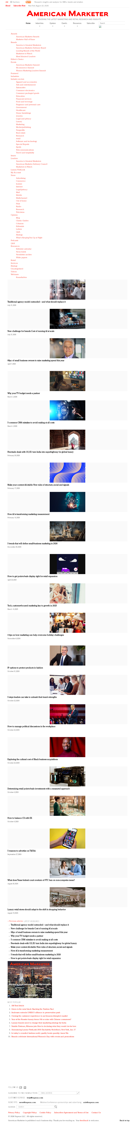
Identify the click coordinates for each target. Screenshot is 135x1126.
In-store (19, 184)
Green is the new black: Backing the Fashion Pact (32, 1009)
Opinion (14, 215)
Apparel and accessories (26, 82)
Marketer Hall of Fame (25, 40)
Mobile (19, 195)
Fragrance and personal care (28, 105)
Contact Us (96, 1113)
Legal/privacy (21, 190)
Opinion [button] (53, 23)
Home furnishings (23, 113)
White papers (21, 258)
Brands (14, 42)
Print (18, 204)
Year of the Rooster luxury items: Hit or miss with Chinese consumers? (41, 1020)
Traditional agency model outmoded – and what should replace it (37, 302)
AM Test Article (17, 1006)
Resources (15, 246)
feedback (84, 1121)
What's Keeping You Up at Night (29, 238)
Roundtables (21, 277)
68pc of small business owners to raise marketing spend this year (36, 361)
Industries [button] (40, 23)
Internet (19, 187)
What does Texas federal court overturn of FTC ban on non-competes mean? (41, 880)
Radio (18, 207)
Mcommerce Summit (25, 68)
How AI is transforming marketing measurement (28, 514)
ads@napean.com (91, 1103)
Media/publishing (23, 127)
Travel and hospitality (25, 153)
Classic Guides (22, 221)
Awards (14, 34)
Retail (13, 260)
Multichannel (21, 198)
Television (20, 212)
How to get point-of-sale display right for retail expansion (32, 576)
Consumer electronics (25, 91)
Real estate (20, 133)
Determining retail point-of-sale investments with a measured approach (39, 789)
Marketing (20, 125)
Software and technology (26, 141)
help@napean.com (35, 1098)
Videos (14, 272)
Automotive (21, 88)
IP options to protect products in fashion (25, 668)
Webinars (15, 275)
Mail (18, 192)
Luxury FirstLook (18, 170)
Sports (18, 147)
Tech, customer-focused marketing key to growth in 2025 (32, 606)
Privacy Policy (14, 1113)
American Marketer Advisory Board (31, 48)
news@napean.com (27, 1103)
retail (18, 139)
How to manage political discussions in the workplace (31, 727)
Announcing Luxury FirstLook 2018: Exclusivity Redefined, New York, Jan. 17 (43, 1030)
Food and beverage (24, 102)
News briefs (21, 252)
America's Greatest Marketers (28, 45)
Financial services (23, 99)
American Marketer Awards (27, 37)
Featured (14, 74)
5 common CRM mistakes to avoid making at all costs (31, 423)
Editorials (20, 226)
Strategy (19, 235)
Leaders (14, 159)
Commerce (21, 181)
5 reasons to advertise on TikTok (22, 851)
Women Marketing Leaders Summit (31, 71)
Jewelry (19, 116)
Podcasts (14, 241)
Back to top (124, 1121)
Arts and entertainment (26, 85)
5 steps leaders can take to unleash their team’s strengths (32, 697)
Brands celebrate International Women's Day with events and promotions (42, 1037)
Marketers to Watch (24, 54)
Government (21, 108)
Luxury (19, 122)
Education (20, 96)
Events (13, 62)
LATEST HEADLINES (31, 921)
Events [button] (64, 23)
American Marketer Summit (28, 65)
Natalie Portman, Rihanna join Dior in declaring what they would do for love (43, 1026)
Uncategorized (17, 269)
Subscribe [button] (91, 23)
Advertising (20, 178)
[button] (15, 2)
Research (20, 136)
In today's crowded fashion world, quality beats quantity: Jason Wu (39, 1033)
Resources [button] (77, 23)
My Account (16, 173)
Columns (19, 224)
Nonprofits (20, 130)
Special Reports (22, 144)
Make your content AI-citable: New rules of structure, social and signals (38, 485)
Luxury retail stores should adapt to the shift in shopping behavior (37, 910)
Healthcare (21, 110)
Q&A (18, 232)
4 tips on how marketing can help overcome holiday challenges (36, 635)
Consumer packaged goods (27, 93)
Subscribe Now (19, 5)
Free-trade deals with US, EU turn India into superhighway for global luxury (41, 452)
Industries (15, 76)
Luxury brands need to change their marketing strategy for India (38, 1023)
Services (14, 263)
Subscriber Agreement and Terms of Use (71, 1113)
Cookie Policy (45, 1113)
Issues (13, 156)
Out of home (21, 201)
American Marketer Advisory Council (31, 164)
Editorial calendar (23, 249)
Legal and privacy (23, 119)
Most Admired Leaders (25, 57)
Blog (18, 218)
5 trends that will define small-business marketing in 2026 (32, 544)
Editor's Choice (17, 59)
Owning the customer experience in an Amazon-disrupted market (39, 1016)
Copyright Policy (30, 1113)
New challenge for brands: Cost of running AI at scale (31, 331)
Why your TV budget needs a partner (24, 393)
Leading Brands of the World (28, 51)
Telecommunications (25, 150)
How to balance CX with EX (20, 818)
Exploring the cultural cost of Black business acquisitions (33, 759)
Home (28, 23)
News (13, 175)
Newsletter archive (24, 255)
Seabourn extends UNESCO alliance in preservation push (35, 1013)
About (8, 5)
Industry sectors (17, 79)
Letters (19, 229)
